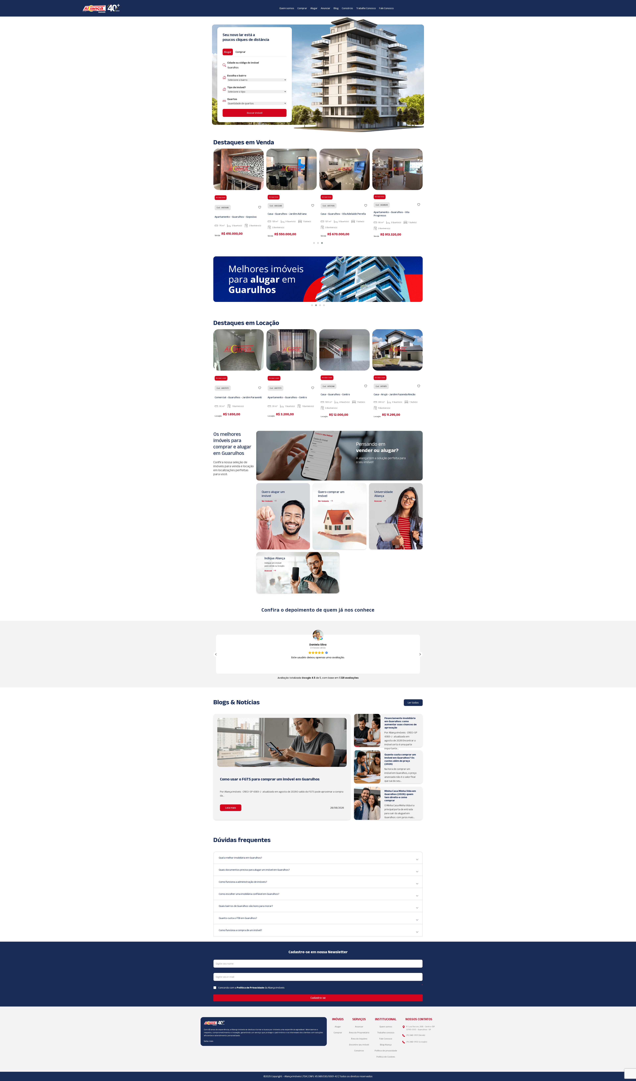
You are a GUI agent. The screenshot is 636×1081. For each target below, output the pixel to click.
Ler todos (413, 702)
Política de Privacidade (251, 987)
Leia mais (230, 807)
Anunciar (325, 8)
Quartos (232, 99)
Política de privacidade (386, 1050)
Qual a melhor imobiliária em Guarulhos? (240, 857)
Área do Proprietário (359, 1032)
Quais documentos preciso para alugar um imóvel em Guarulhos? (254, 869)
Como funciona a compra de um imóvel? (240, 930)
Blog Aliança (386, 1044)
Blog (336, 8)
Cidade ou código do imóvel (243, 62)
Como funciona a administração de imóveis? (243, 881)
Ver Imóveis (267, 501)
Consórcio (347, 8)
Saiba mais (208, 1041)
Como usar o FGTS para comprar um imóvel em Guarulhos (269, 779)
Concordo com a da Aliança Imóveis (251, 987)
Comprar (302, 8)
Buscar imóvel (254, 112)
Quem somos (286, 8)
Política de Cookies (385, 1057)
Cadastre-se (318, 997)
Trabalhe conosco (385, 1032)
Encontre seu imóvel (359, 1044)
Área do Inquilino (359, 1038)
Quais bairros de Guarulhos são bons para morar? (246, 906)
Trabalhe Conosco (366, 8)
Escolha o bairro (236, 75)
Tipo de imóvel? (236, 87)
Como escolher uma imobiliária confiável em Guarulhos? (249, 893)
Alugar (314, 8)
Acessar (378, 501)
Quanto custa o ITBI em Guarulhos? (238, 918)
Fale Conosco (386, 8)
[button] (314, 243)
